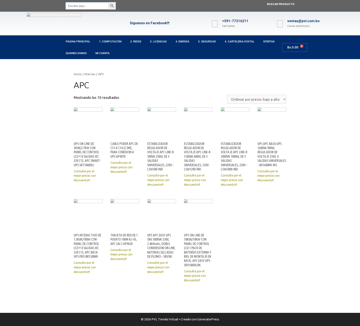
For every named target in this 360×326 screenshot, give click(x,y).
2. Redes (135, 41)
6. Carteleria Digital (239, 41)
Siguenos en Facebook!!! (149, 23)
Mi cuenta (102, 53)
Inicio (77, 74)
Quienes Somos (76, 53)
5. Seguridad (207, 41)
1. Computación (110, 41)
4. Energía (182, 41)
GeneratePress (208, 319)
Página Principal (78, 41)
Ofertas (269, 41)
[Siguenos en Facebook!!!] (122, 23)
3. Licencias (158, 41)
